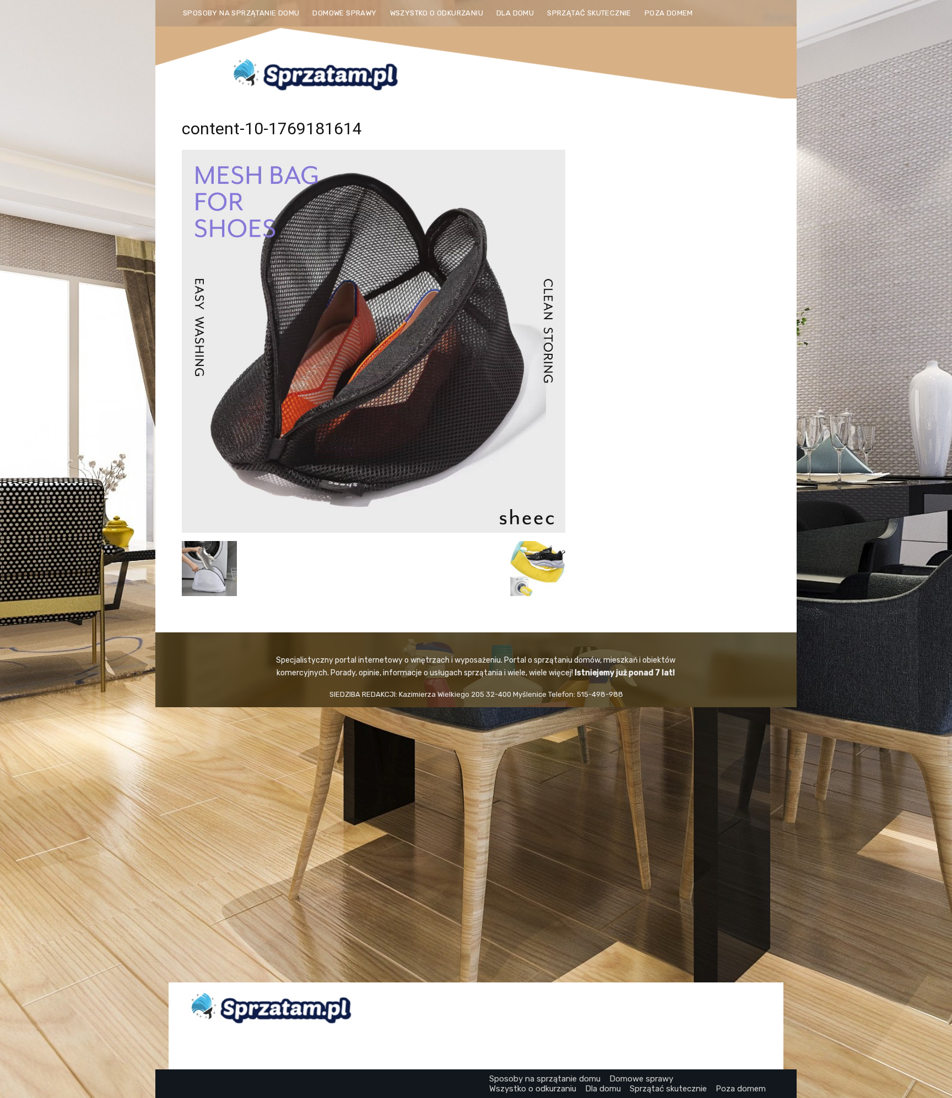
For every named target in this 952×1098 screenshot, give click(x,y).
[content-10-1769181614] (373, 529)
